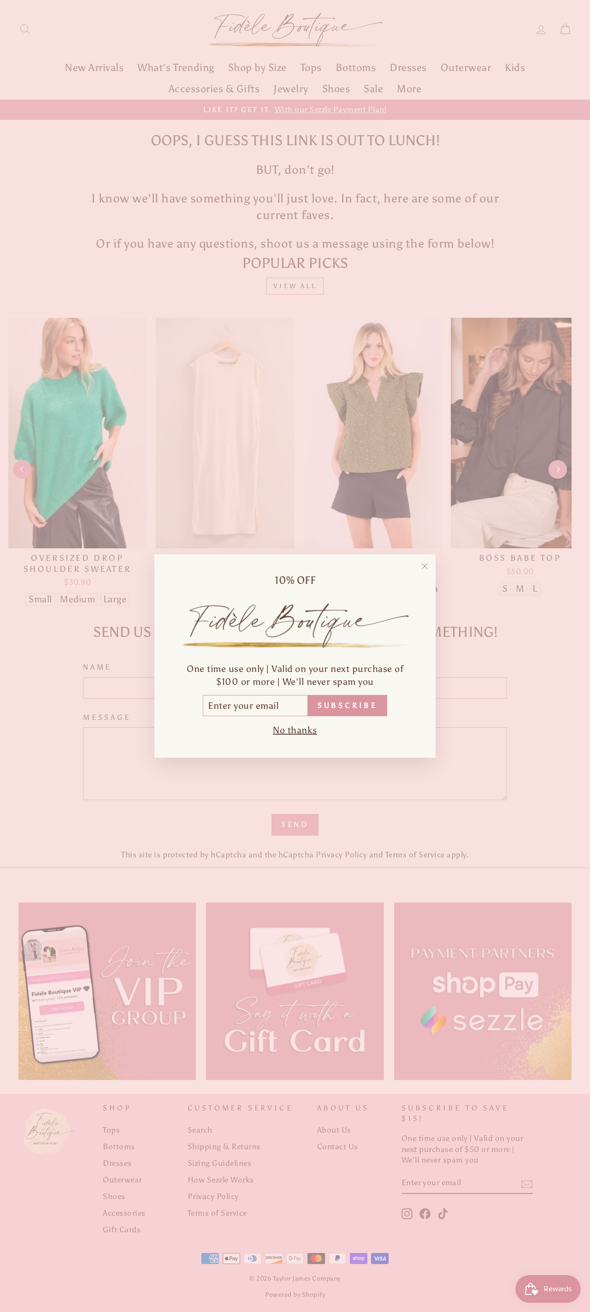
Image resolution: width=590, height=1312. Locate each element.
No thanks (295, 730)
